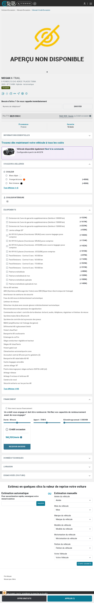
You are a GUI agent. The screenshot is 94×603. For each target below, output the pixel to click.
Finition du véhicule (62, 544)
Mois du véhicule (61, 506)
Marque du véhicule (62, 515)
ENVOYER (78, 106)
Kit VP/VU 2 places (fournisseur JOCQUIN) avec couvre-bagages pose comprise (37, 246)
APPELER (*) (70, 598)
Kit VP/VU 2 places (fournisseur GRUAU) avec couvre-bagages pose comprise (36, 235)
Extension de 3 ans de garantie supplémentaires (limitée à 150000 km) (37, 226)
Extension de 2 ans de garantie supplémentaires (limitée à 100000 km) (37, 218)
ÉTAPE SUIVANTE (84, 564)
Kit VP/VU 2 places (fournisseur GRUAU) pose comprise (31, 241)
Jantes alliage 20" (16, 230)
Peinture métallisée (17, 272)
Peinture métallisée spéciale (20, 280)
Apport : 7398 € (40, 420)
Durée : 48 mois (10, 420)
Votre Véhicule (60, 554)
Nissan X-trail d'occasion (41, 10)
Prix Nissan (8, 576)
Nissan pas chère (10, 579)
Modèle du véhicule (62, 525)
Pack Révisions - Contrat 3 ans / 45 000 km (26, 256)
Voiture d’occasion (8, 10)
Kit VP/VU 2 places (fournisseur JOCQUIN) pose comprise (32, 252)
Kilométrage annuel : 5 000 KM (75, 420)
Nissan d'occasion (24, 10)
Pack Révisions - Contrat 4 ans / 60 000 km (26, 260)
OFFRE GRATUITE (24, 598)
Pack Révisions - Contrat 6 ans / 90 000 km (26, 268)
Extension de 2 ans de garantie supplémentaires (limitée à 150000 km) (37, 222)
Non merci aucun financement (20, 408)
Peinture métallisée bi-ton (19, 276)
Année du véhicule (62, 496)
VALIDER (40, 503)
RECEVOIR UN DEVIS (17, 447)
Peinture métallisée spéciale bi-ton (23, 284)
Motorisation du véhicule (64, 534)
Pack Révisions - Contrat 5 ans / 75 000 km (26, 264)
